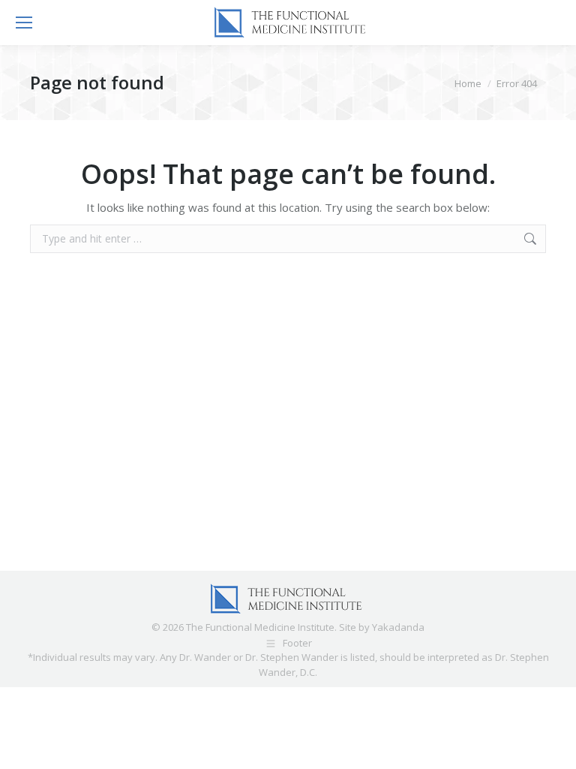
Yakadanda (398, 627)
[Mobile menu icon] (24, 23)
